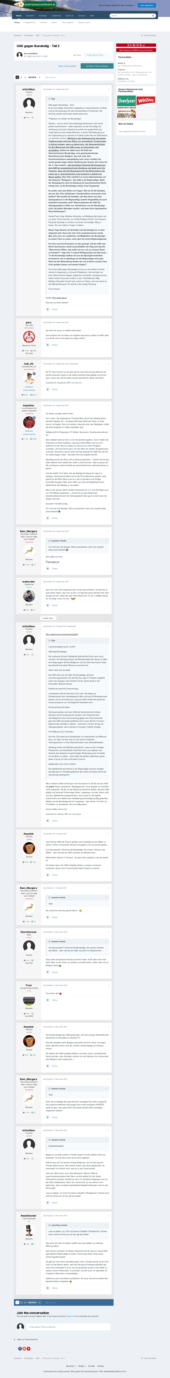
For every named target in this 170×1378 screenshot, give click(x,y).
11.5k (27, 564)
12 (34, 564)
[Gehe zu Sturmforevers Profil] (29, 946)
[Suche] (153, 16)
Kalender (43, 22)
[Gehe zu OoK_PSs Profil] (29, 378)
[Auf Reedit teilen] (24, 1349)
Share (78, 55)
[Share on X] (16, 1349)
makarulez (28, 581)
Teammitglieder (67, 22)
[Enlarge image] (59, 511)
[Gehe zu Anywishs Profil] (29, 848)
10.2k (34, 439)
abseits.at (69, 15)
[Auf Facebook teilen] (20, 1349)
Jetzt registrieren (146, 5)
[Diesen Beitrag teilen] (108, 89)
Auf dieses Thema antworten (97, 66)
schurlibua (33, 53)
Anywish (29, 833)
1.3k (34, 862)
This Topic (143, 15)
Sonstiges (43, 15)
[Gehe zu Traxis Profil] (29, 1000)
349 (27, 610)
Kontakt (91, 1366)
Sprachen (70, 1366)
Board (18, 15)
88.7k (25, 394)
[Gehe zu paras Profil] (29, 337)
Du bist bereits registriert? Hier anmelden (116, 5)
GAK (46, 56)
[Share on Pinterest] (28, 1349)
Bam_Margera (28, 531)
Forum (17, 22)
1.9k (27, 1244)
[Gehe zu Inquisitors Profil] (29, 422)
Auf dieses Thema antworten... (44, 1327)
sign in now (72, 1316)
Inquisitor (28, 405)
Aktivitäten (30, 15)
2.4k (27, 960)
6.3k (27, 117)
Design (81, 1366)
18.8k (26, 350)
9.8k (34, 350)
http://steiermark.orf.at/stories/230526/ (62, 634)
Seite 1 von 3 (50, 77)
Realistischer (28, 1215)
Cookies (100, 1366)
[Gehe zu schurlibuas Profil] (19, 55)
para (28, 322)
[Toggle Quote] (49, 99)
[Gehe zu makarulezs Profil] (29, 596)
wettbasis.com (123, 78)
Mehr (92, 15)
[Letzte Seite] (40, 77)
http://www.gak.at (59, 297)
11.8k (25, 439)
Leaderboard (56, 15)
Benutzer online (84, 22)
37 (33, 610)
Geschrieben (56, 89)
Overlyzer (82, 15)
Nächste (32, 77)
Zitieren (55, 309)
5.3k (26, 862)
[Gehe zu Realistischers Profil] (29, 1230)
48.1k (34, 394)
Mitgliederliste (30, 22)
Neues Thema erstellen (67, 66)
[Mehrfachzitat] (48, 309)
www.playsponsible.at (113, 1371)
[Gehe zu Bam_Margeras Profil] (29, 551)
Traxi (29, 985)
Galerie (54, 22)
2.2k (27, 1013)
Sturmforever (28, 932)
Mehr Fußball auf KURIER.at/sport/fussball (136, 50)
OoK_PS (28, 363)
